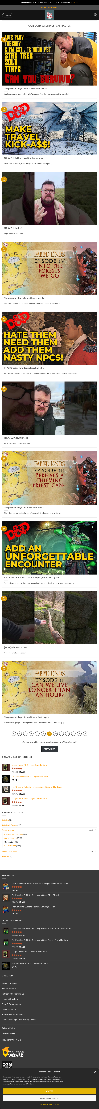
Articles (5, 820)
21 (61, 733)
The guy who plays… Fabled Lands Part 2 (24, 507)
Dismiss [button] (74, 2)
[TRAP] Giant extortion (15, 647)
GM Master (8, 842)
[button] (95, 1071)
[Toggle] (95, 830)
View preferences (49, 1098)
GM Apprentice (10, 838)
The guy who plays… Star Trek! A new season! (26, 88)
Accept (49, 1091)
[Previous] (14, 733)
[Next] (85, 733)
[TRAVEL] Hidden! (13, 228)
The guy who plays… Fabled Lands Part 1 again (26, 717)
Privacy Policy (54, 1104)
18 (43, 733)
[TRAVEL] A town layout (16, 438)
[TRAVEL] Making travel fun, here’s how (23, 158)
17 (37, 733)
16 (31, 733)
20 (55, 733)
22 (67, 733)
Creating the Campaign (13, 834)
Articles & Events (9, 825)
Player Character (9, 851)
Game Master (8, 830)
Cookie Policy (43, 1104)
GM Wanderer (10, 846)
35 (79, 733)
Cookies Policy (8, 1033)
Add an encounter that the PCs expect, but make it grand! (32, 577)
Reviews (5, 856)
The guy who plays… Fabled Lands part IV (24, 298)
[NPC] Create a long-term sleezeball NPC (24, 368)
